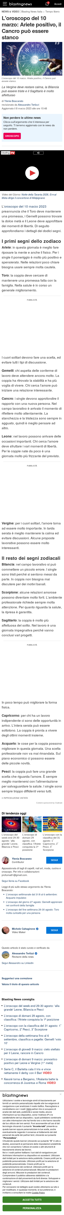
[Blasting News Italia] (20, 4)
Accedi (57, 4)
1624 (28, 1108)
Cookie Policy (38, 1192)
